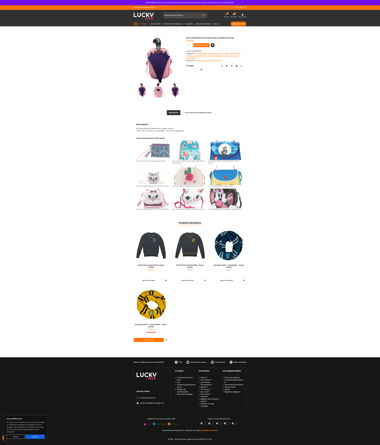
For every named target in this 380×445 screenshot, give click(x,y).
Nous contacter (240, 362)
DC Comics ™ (205, 389)
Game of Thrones (207, 404)
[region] (26, 428)
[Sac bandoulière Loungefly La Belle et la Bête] (189, 175)
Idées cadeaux (230, 53)
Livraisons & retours (198, 362)
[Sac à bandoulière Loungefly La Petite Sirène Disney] (226, 150)
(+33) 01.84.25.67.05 (147, 398)
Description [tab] (174, 112)
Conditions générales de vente (186, 386)
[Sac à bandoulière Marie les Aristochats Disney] (189, 198)
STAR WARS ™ (205, 394)
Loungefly (204, 406)
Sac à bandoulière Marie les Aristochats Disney (188, 209)
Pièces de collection (232, 377)
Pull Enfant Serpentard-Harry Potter (151, 266)
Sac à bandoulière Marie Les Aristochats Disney (152, 209)
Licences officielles (215, 56)
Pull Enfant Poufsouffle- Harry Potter (190, 266)
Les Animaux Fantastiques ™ (206, 383)
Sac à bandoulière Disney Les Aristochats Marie (152, 186)
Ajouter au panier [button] (148, 280)
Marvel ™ (204, 387)
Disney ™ (220, 53)
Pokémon (204, 396)
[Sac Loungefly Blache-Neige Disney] (226, 175)
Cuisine (227, 389)
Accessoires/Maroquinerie (206, 53)
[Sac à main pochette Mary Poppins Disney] (153, 150)
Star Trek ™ (204, 392)
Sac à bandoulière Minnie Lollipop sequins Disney (225, 209)
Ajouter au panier (201, 45)
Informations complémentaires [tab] (198, 112)
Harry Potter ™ (206, 380)
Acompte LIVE (238, 24)
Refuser (16, 437)
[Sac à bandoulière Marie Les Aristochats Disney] (153, 198)
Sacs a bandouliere (214, 60)
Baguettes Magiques (232, 392)
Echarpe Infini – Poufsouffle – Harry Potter (151, 325)
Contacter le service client (185, 378)
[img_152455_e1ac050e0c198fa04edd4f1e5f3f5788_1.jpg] (158, 61)
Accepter (35, 437)
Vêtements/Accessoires (233, 385)
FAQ (180, 362)
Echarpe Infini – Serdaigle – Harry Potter (229, 266)
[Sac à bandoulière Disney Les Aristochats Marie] (153, 175)
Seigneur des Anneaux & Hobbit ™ (209, 400)
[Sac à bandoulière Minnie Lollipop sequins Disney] (226, 198)
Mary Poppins (200, 60)
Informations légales (185, 394)
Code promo (220, 362)
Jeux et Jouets (230, 387)
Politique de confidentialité (182, 390)
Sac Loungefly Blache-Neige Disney (221, 186)
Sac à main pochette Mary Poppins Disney (150, 161)
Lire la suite (149, 340)
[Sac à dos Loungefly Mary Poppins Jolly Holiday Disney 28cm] (189, 150)
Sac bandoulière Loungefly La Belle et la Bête (187, 186)
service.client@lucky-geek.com (152, 403)
